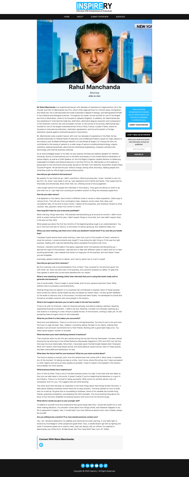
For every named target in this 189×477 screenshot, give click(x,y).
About (80, 17)
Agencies (120, 17)
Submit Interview (99, 17)
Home (66, 17)
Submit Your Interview (138, 125)
